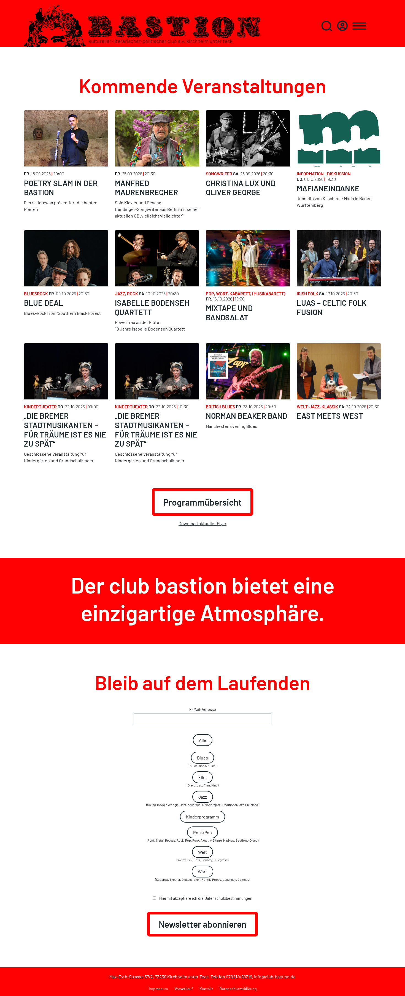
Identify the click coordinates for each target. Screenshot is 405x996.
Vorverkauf (184, 988)
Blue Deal (43, 302)
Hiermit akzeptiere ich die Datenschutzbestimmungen (205, 898)
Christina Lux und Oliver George (241, 187)
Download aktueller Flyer (202, 523)
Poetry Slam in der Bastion (61, 187)
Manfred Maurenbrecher (146, 187)
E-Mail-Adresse (202, 709)
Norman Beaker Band (246, 415)
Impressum (158, 988)
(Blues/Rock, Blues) (202, 761)
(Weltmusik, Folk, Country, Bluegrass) (202, 855)
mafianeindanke (328, 188)
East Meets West (330, 415)
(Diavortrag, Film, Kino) (202, 781)
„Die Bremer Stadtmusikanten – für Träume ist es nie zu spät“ (65, 429)
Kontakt (206, 988)
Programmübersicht (202, 502)
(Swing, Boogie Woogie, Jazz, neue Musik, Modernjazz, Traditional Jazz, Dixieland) (202, 800)
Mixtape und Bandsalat (229, 312)
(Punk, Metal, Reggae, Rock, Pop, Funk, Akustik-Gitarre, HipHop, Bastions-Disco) (202, 836)
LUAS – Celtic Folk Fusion (331, 307)
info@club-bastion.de (275, 976)
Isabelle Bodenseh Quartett (152, 307)
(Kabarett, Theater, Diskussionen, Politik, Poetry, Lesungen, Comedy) (202, 875)
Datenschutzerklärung (238, 988)
